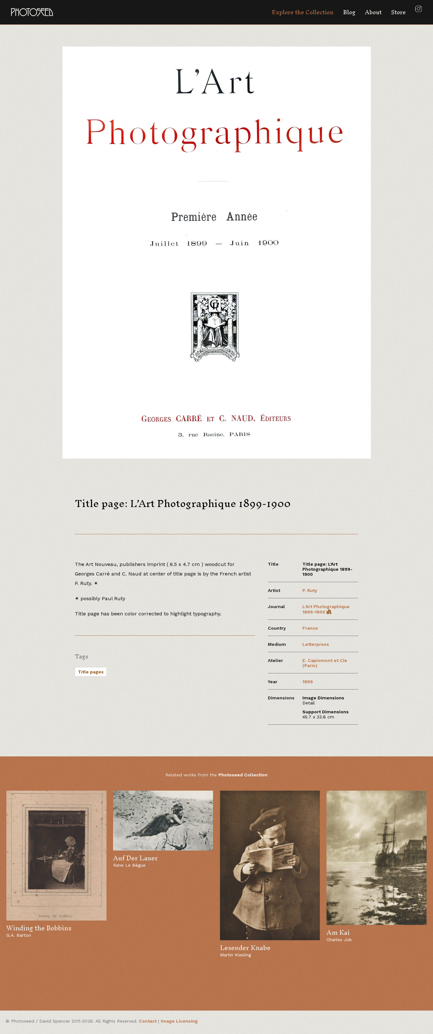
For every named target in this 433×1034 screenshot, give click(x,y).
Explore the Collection (302, 12)
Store (398, 12)
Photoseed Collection (243, 774)
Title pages (91, 671)
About (373, 12)
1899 (307, 681)
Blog (349, 12)
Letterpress (315, 644)
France (310, 628)
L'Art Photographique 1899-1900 (326, 609)
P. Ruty (309, 590)
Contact (148, 1021)
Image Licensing (179, 1021)
